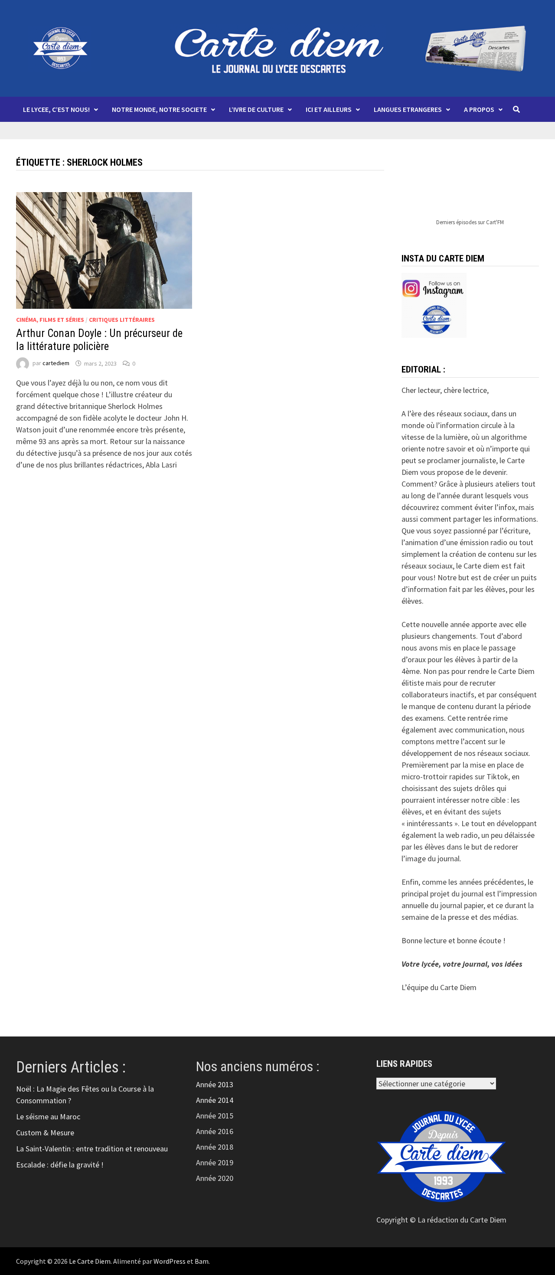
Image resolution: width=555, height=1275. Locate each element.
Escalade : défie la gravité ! (60, 1165)
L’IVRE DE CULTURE (256, 109)
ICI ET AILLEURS (329, 109)
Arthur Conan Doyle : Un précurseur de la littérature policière (99, 340)
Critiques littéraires (122, 320)
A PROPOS (479, 109)
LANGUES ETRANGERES (408, 109)
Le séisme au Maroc (48, 1116)
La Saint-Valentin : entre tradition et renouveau (92, 1149)
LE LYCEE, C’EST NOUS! (56, 109)
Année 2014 (214, 1100)
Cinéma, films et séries (50, 320)
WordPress (169, 1261)
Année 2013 (214, 1084)
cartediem (55, 363)
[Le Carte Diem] (277, 47)
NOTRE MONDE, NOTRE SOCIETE (159, 109)
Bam (202, 1261)
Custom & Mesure (45, 1133)
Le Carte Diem (90, 1261)
